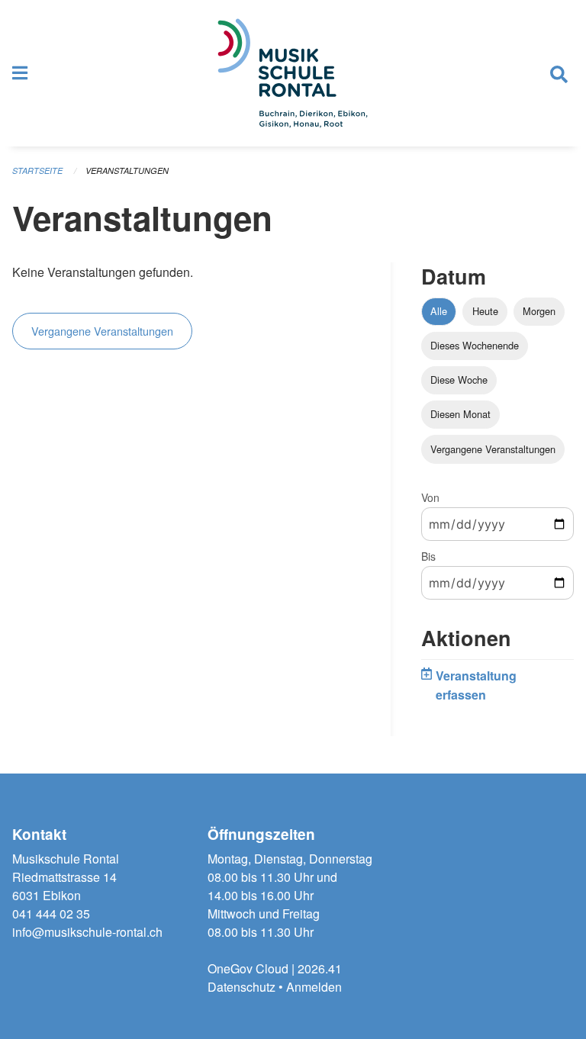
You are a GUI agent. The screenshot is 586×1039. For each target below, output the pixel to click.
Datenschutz (241, 987)
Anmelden (314, 987)
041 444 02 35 (51, 913)
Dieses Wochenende (474, 345)
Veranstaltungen (127, 170)
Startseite (37, 170)
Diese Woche (459, 379)
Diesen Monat (460, 414)
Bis (428, 556)
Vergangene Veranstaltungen (102, 331)
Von (430, 497)
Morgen (539, 311)
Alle (438, 311)
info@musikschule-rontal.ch (87, 932)
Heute (485, 311)
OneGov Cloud (248, 968)
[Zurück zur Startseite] (293, 73)
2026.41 (320, 968)
